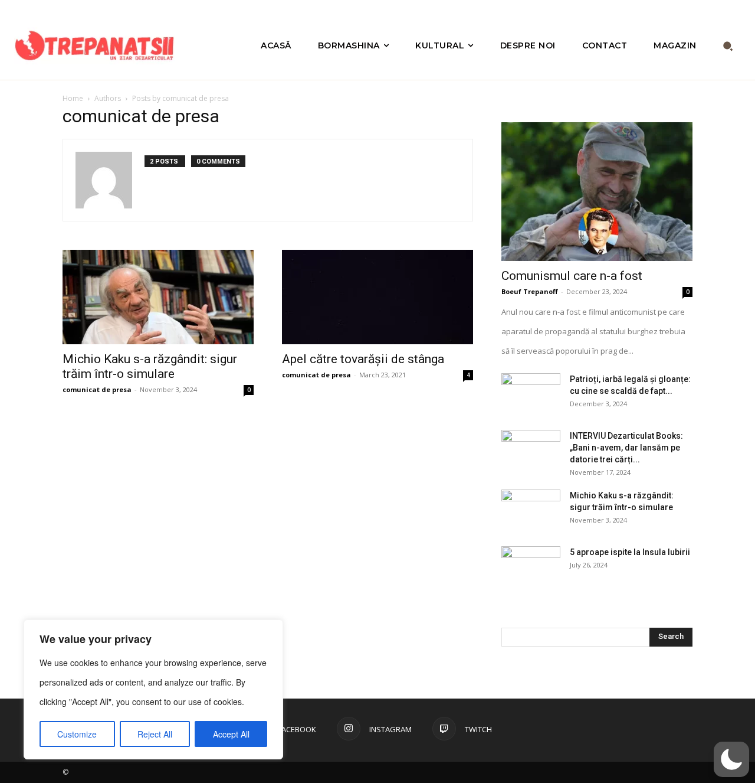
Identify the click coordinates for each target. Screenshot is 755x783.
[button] (728, 45)
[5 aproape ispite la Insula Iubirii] (530, 567)
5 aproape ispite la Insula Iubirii (630, 552)
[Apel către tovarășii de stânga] (377, 297)
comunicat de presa (97, 389)
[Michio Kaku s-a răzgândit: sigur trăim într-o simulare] (158, 297)
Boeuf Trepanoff (529, 291)
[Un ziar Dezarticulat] (94, 45)
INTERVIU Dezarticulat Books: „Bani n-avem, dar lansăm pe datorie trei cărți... (626, 447)
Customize (77, 734)
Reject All (154, 734)
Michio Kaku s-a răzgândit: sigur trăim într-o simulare (150, 366)
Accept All (231, 734)
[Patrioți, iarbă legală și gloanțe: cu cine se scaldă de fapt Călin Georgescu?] (530, 394)
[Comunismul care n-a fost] (596, 191)
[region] (153, 689)
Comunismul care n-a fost (571, 276)
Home (73, 98)
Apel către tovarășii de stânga (363, 359)
